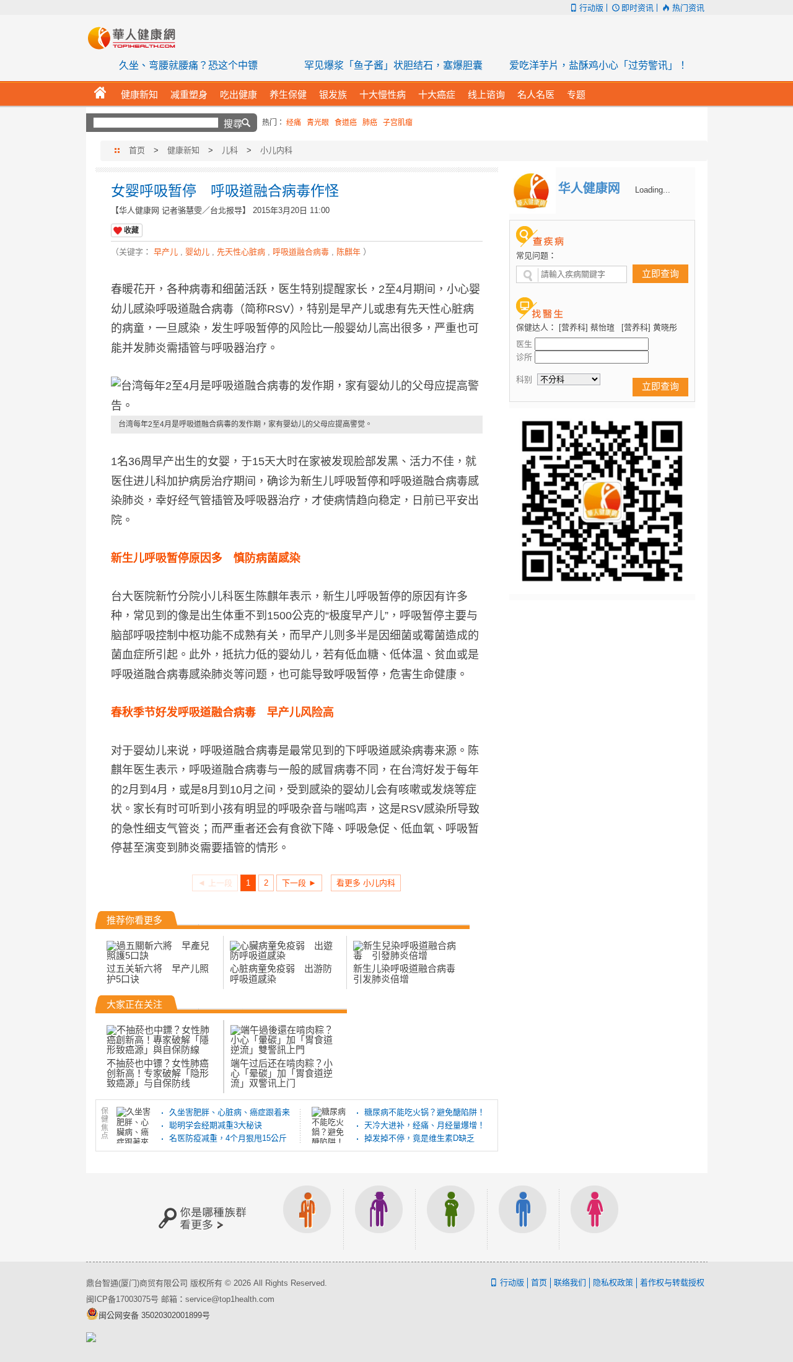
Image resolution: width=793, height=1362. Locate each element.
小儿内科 (276, 150)
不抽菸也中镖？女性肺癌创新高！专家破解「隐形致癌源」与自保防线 (158, 1073)
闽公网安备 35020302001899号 (154, 1315)
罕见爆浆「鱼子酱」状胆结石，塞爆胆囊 (393, 65)
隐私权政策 (613, 1282)
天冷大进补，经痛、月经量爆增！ (424, 1125)
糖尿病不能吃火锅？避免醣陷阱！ (424, 1112)
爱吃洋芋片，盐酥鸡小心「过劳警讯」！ (598, 65)
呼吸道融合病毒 (301, 251)
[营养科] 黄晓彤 (649, 327)
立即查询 (660, 273)
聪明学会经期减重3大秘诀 (215, 1125)
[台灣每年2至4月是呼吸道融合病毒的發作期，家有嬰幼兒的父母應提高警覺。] (297, 396)
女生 (595, 1217)
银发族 (379, 1217)
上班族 (307, 1217)
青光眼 (318, 122)
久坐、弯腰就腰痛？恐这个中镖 (188, 65)
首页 (137, 150)
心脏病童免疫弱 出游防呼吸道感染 (281, 973)
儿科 (230, 150)
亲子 (451, 1217)
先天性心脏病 (241, 251)
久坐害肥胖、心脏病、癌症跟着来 (229, 1112)
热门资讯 (688, 7)
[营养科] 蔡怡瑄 (587, 327)
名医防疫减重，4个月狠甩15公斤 (228, 1138)
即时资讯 (637, 7)
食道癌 (346, 122)
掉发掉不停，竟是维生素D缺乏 (419, 1138)
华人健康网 (135, 37)
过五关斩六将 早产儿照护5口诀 (158, 973)
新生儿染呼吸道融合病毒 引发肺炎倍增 (409, 973)
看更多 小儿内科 (365, 883)
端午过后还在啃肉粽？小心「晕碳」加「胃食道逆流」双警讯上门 (281, 1073)
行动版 (591, 7)
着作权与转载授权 (672, 1282)
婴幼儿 (197, 251)
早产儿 (166, 251)
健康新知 (183, 150)
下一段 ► (299, 883)
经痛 (293, 122)
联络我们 (570, 1282)
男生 (523, 1217)
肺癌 (369, 122)
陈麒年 (348, 251)
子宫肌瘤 (398, 122)
